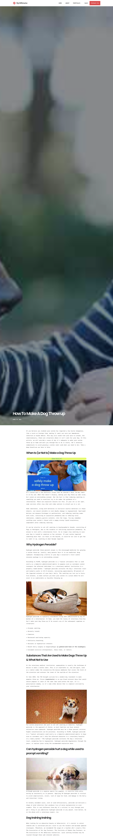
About (67, 3)
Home (60, 3)
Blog (86, 3)
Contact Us (95, 3)
